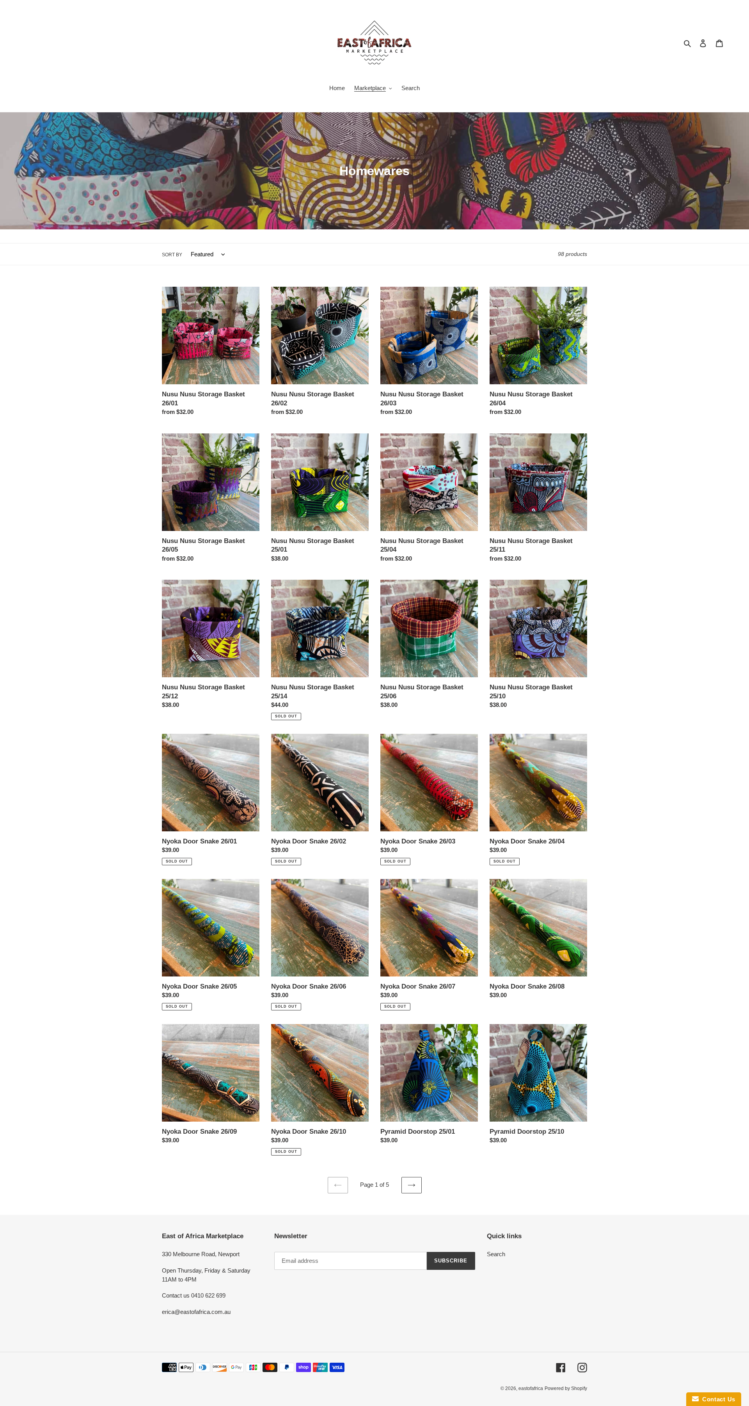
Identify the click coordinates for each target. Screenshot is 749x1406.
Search (496, 1254)
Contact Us (717, 1399)
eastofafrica (530, 1388)
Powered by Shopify (566, 1388)
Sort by (172, 254)
